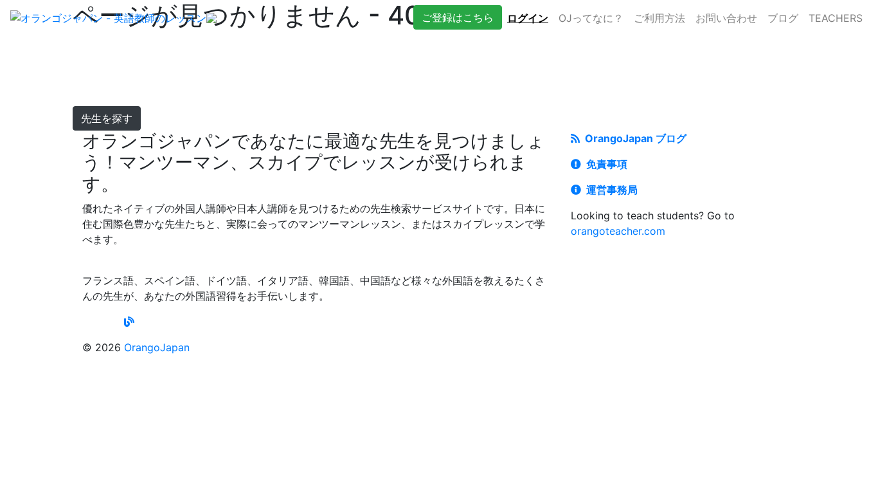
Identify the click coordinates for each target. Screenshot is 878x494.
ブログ (782, 18)
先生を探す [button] (106, 118)
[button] (457, 17)
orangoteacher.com (618, 230)
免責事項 (604, 164)
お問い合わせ (726, 18)
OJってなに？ (591, 18)
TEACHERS (836, 18)
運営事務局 (609, 189)
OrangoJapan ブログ (633, 138)
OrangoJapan (157, 347)
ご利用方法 (659, 18)
